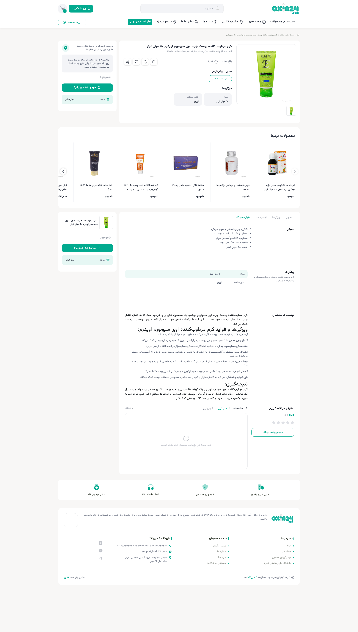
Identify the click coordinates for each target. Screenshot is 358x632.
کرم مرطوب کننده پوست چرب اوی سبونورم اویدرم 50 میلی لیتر (251, 35)
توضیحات (261, 217)
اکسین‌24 (252, 577)
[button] (63, 171)
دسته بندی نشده (287, 35)
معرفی (289, 217)
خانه (298, 35)
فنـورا (66, 577)
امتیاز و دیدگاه (243, 217)
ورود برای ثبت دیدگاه (273, 432)
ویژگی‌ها (276, 217)
